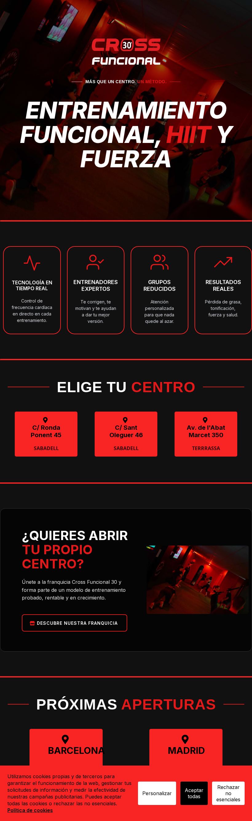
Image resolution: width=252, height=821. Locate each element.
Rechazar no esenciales (228, 793)
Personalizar (157, 793)
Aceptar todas (194, 793)
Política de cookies (30, 810)
